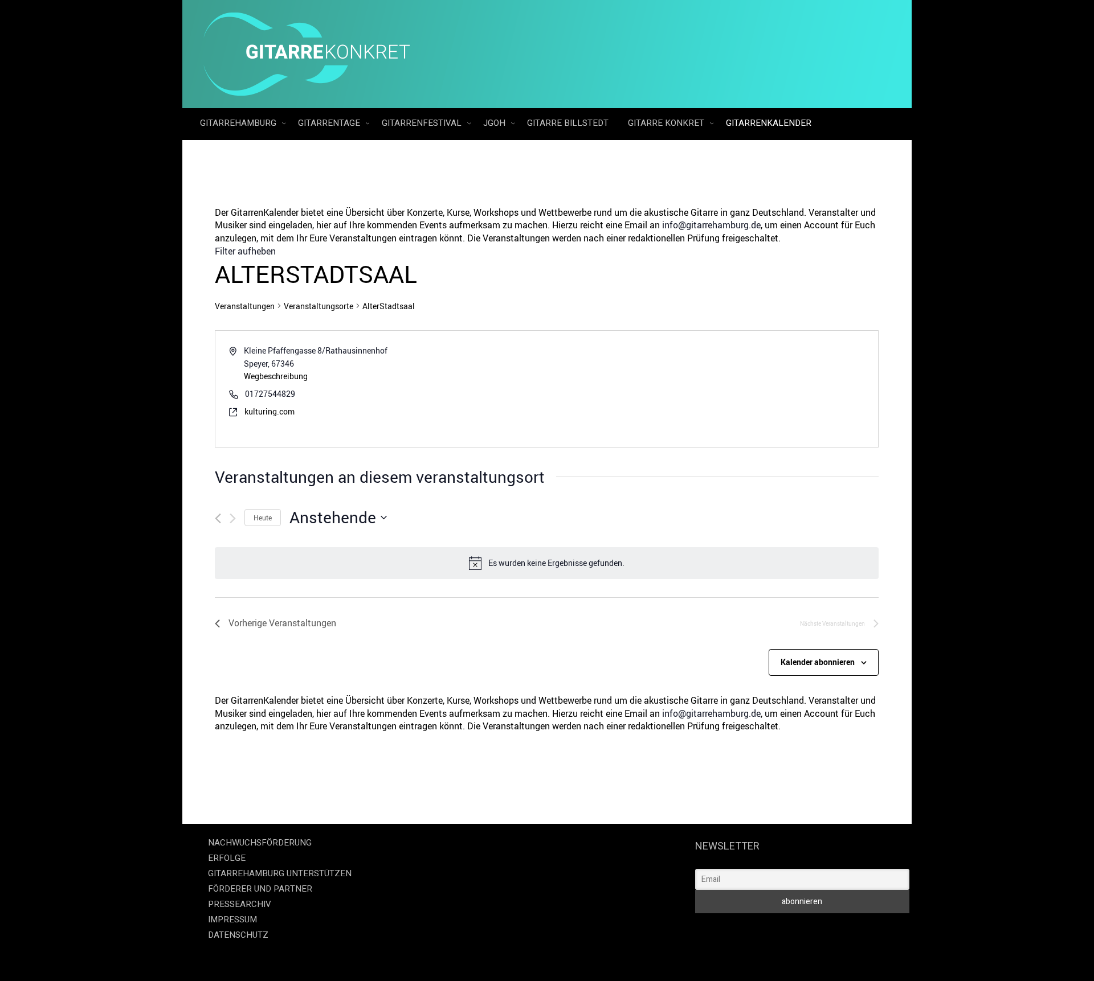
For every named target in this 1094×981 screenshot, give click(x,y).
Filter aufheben (245, 251)
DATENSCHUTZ (238, 935)
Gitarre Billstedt (568, 123)
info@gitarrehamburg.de (711, 225)
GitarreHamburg (239, 123)
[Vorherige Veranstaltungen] (218, 518)
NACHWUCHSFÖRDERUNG (260, 842)
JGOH (495, 123)
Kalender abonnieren (818, 661)
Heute (263, 517)
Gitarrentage (330, 123)
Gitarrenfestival (423, 123)
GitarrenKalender (768, 123)
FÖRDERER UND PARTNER (260, 889)
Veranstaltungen (245, 306)
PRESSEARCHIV (239, 904)
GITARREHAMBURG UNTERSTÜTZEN (280, 873)
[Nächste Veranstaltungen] (233, 518)
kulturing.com (269, 411)
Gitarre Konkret (667, 123)
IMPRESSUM (232, 919)
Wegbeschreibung (276, 376)
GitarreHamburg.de (482, 958)
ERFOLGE (227, 858)
